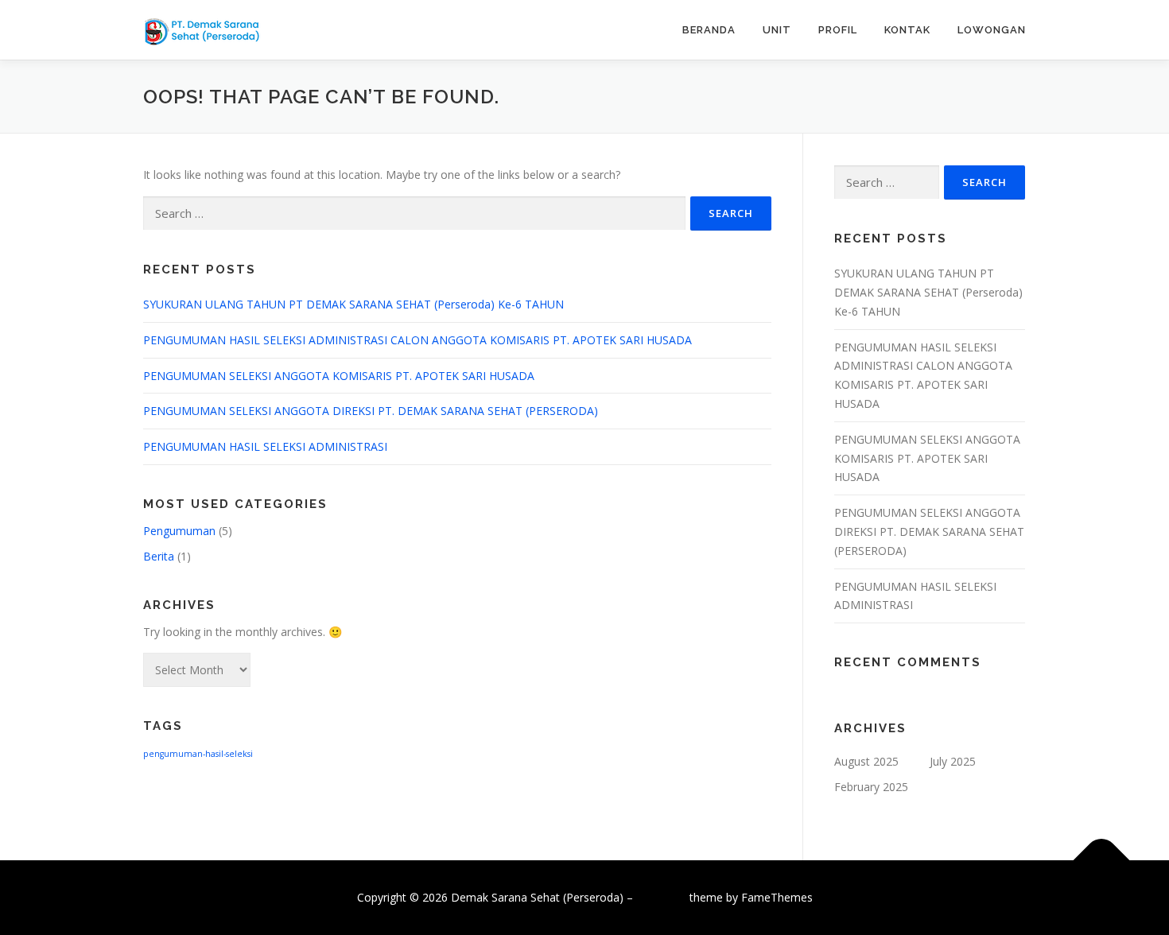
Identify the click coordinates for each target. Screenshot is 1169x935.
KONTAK (907, 30)
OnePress (661, 897)
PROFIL (837, 30)
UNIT (777, 30)
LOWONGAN (991, 30)
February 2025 (871, 786)
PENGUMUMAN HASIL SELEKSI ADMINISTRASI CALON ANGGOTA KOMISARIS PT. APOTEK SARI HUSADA (417, 339)
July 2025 (953, 761)
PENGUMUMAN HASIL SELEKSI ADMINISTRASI (265, 446)
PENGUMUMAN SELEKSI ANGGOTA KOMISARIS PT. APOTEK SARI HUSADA (338, 375)
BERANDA (709, 30)
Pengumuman (179, 530)
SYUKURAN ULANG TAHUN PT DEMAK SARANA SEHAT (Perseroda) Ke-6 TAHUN (353, 304)
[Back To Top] (1102, 860)
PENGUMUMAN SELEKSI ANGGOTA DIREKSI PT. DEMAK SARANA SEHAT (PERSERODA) (370, 410)
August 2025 (866, 761)
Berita (158, 556)
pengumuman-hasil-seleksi (198, 753)
